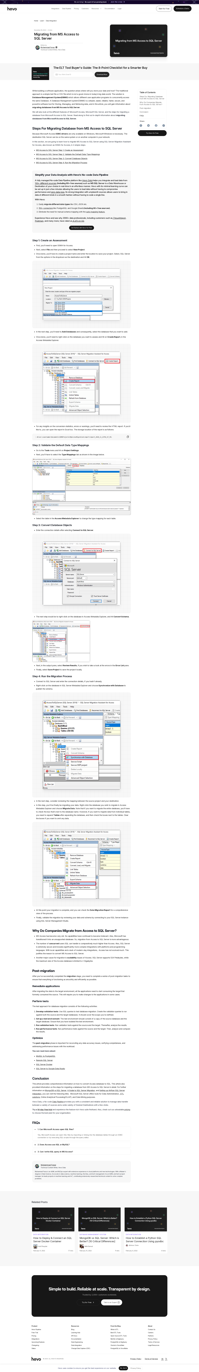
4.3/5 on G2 (78, 221)
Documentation (76, 1339)
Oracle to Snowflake (117, 1345)
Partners (151, 1336)
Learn (42, 21)
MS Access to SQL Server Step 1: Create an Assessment (59, 150)
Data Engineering (77, 1342)
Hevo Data (87, 180)
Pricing (34, 1336)
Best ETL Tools (116, 1332)
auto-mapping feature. (95, 212)
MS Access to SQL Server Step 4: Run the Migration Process (61, 163)
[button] (81, 1133)
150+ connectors (46, 208)
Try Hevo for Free (152, 133)
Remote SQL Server (44, 1060)
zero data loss (57, 192)
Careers (150, 1332)
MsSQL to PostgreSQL (45, 1056)
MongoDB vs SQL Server (55, 1090)
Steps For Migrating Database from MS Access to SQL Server (152, 97)
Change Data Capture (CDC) (80, 1348)
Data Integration (40, 1234)
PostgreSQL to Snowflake (119, 1348)
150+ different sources (45, 183)
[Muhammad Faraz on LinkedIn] (56, 47)
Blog (72, 1329)
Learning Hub (75, 1332)
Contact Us (151, 1329)
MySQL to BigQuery (117, 1339)
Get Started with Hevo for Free (81, 228)
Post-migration (145, 108)
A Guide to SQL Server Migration (81, 1090)
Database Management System (93, 1234)
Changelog (35, 1345)
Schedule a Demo (182, 8)
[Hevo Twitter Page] (166, 1359)
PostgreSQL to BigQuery (119, 1342)
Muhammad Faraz (48, 47)
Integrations (35, 1339)
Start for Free (164, 9)
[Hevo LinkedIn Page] (162, 1359)
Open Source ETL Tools (119, 1336)
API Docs (74, 1336)
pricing (127, 1109)
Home (36, 21)
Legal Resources (153, 1345)
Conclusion (144, 112)
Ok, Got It (123, 1368)
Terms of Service (154, 1342)
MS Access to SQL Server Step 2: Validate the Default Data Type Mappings (68, 154)
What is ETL (114, 1329)
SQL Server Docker (44, 1064)
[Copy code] (128, 437)
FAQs (142, 116)
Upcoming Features (38, 1342)
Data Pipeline (58, 1102)
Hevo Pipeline (36, 1329)
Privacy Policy (152, 1339)
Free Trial (35, 1332)
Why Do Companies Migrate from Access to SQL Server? (151, 103)
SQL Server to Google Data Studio (50, 1069)
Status (34, 1348)
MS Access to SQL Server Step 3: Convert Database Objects (61, 158)
